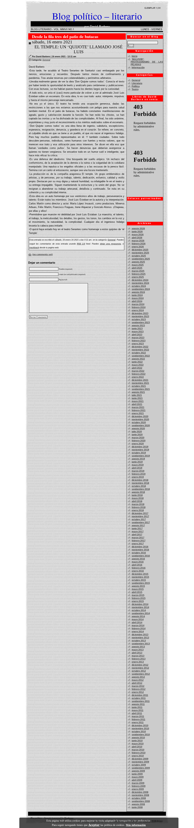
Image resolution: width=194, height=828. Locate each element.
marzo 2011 (138, 716)
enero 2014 (138, 631)
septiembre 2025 (141, 259)
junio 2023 (137, 328)
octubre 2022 (139, 353)
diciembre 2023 (140, 313)
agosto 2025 (138, 262)
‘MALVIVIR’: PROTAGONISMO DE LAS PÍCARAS (147, 62)
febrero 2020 (139, 440)
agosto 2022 (138, 359)
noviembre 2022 (140, 349)
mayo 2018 (138, 498)
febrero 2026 (139, 243)
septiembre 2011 (141, 701)
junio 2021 (137, 398)
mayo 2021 (138, 401)
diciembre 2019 (140, 446)
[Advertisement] (144, 210)
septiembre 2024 (141, 289)
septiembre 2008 (141, 801)
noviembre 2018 (140, 483)
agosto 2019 (138, 459)
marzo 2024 (138, 304)
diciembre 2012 (140, 665)
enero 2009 (138, 789)
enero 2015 (138, 601)
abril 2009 (137, 780)
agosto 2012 (138, 677)
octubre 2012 (139, 671)
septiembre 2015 (141, 583)
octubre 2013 (139, 640)
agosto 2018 (138, 492)
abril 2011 (137, 713)
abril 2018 (137, 501)
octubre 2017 (139, 519)
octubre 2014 (139, 610)
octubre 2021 (139, 386)
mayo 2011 (137, 710)
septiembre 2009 (141, 768)
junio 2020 (137, 434)
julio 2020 (137, 431)
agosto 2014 (138, 616)
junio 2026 (137, 231)
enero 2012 (138, 692)
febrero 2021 (139, 410)
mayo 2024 (138, 298)
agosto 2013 (138, 646)
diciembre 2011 (140, 695)
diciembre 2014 (140, 604)
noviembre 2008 (140, 795)
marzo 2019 (138, 471)
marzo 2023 (138, 337)
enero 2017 (138, 543)
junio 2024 (137, 295)
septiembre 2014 (141, 613)
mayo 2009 (138, 777)
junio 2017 (137, 528)
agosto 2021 (138, 392)
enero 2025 (138, 277)
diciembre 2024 (140, 280)
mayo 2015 (138, 589)
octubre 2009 (139, 765)
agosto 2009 (138, 771)
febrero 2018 (139, 507)
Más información (136, 825)
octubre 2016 (139, 552)
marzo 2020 (138, 437)
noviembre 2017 (140, 516)
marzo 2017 (138, 537)
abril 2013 (137, 652)
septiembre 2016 (141, 556)
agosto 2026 (138, 228)
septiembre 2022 (141, 356)
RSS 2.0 (81, 244)
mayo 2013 (138, 649)
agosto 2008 (138, 804)
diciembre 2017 (140, 513)
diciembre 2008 (140, 792)
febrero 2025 (139, 274)
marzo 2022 (138, 371)
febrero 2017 (139, 540)
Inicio (134, 56)
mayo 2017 (138, 531)
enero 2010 (138, 756)
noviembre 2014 (140, 607)
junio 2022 (137, 362)
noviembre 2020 (140, 419)
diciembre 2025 (140, 249)
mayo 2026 (138, 234)
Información (138, 67)
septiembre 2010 (141, 734)
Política (136, 86)
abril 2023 (137, 334)
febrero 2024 (139, 307)
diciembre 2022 (140, 346)
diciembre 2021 (140, 380)
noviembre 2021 (140, 383)
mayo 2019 (138, 465)
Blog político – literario (97, 15)
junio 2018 (137, 495)
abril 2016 (137, 565)
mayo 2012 (138, 680)
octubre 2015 (139, 580)
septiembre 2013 (141, 643)
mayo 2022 (138, 365)
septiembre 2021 (141, 389)
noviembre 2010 (140, 728)
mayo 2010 (138, 743)
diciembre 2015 (140, 574)
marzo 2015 (138, 595)
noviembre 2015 (140, 577)
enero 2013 (138, 662)
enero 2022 (138, 377)
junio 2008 (137, 807)
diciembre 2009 (140, 759)
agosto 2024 (138, 292)
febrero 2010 (139, 752)
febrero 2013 (139, 659)
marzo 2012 (138, 686)
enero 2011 (138, 722)
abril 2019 (137, 468)
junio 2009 (137, 774)
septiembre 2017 (141, 522)
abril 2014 (137, 622)
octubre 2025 (139, 256)
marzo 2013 (138, 656)
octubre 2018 (139, 486)
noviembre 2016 (140, 549)
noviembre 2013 (140, 637)
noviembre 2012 (140, 668)
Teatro (135, 89)
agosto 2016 (138, 559)
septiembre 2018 (141, 489)
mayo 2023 (138, 331)
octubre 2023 (139, 319)
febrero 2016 (139, 568)
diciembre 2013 (140, 634)
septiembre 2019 (141, 456)
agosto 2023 (138, 325)
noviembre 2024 (140, 283)
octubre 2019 (139, 452)
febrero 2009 (139, 786)
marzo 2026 (138, 240)
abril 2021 (137, 404)
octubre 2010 (139, 731)
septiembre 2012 (141, 674)
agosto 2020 (138, 428)
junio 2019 (137, 462)
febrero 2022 (139, 374)
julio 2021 (137, 395)
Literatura (137, 83)
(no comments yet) (42, 254)
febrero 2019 (139, 474)
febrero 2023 (139, 340)
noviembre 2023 (140, 316)
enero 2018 (138, 510)
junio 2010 (137, 740)
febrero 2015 (139, 598)
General (46, 60)
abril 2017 (137, 534)
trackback (34, 247)
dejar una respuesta (110, 244)
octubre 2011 (139, 698)
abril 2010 (137, 746)
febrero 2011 (138, 719)
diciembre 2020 (140, 416)
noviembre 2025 (140, 253)
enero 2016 (138, 571)
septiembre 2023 (141, 322)
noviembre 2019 (140, 449)
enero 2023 (138, 343)
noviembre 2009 (140, 762)
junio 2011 (137, 707)
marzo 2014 (138, 625)
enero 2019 (138, 477)
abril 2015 (137, 592)
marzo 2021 (138, 407)
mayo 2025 (138, 265)
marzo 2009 (138, 783)
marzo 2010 (138, 749)
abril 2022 (137, 368)
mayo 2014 (138, 619)
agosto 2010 (138, 737)
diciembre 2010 (140, 725)
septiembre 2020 (141, 425)
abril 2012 (137, 683)
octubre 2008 (139, 798)
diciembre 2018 (140, 480)
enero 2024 (138, 310)
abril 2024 (137, 301)
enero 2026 (138, 246)
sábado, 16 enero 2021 (52, 42)
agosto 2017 (138, 525)
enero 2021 (138, 413)
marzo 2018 (138, 504)
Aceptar (94, 824)
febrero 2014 (139, 628)
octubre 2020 (139, 422)
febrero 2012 (139, 689)
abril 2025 (137, 268)
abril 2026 (137, 237)
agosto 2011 (138, 704)
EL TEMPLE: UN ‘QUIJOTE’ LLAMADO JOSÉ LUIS (78, 49)
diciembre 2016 (140, 546)
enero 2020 (138, 443)
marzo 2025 (138, 271)
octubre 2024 (139, 286)
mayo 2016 (138, 562)
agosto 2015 (138, 586)
